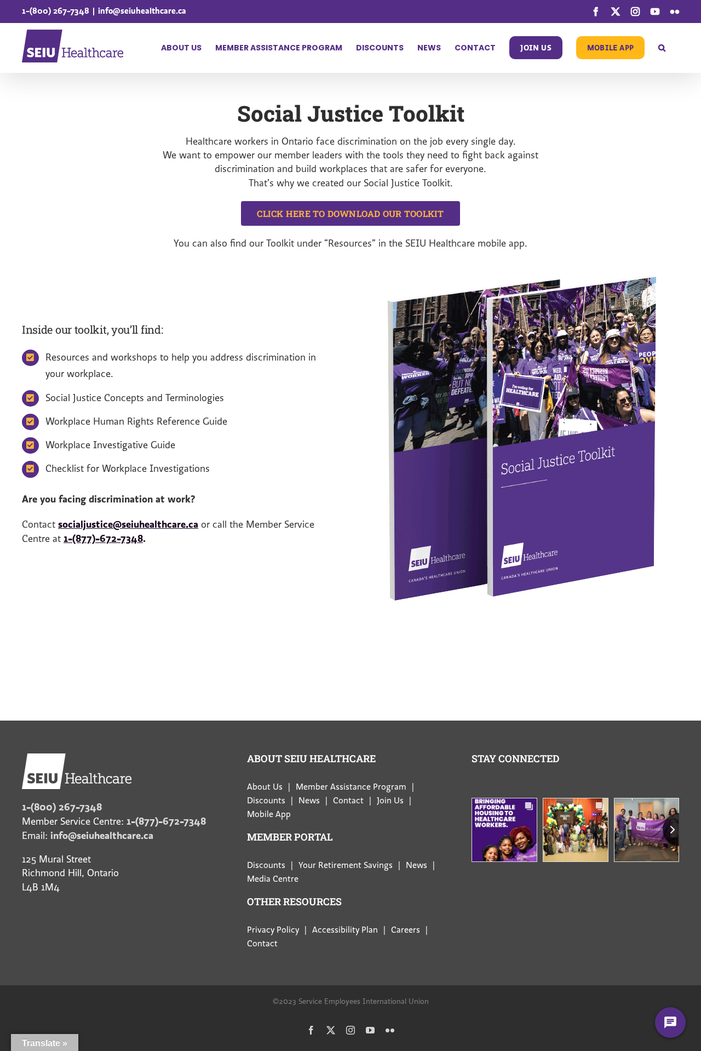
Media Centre (272, 879)
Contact (348, 801)
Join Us (390, 801)
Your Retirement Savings (345, 865)
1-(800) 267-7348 (55, 10)
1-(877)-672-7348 (103, 538)
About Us (265, 787)
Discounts (266, 801)
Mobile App (269, 814)
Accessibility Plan (345, 930)
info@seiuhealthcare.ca (142, 10)
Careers (405, 930)
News (309, 801)
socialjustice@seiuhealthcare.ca (128, 524)
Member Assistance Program (351, 787)
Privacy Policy (273, 930)
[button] (661, 47)
